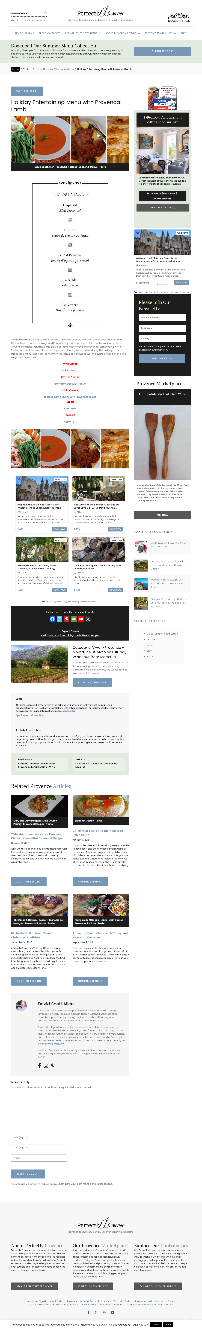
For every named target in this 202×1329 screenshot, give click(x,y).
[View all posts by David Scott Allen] (22, 1004)
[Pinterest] (66, 619)
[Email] (74, 619)
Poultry (17, 824)
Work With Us (28, 20)
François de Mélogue (87, 920)
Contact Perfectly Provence (140, 1304)
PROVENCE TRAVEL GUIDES (159, 33)
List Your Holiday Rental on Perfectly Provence (54, 1304)
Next (193, 169)
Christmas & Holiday (25, 920)
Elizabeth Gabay (84, 820)
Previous (131, 169)
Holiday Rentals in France (161, 1301)
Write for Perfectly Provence (95, 1301)
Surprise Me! (28, 91)
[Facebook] (52, 619)
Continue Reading (29, 881)
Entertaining (67, 635)
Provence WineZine (53, 1043)
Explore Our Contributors (158, 1286)
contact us (68, 711)
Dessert (43, 920)
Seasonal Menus (65, 69)
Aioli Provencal (70, 370)
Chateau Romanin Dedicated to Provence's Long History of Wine (36, 765)
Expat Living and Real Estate (162, 633)
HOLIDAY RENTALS (24, 33)
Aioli (43, 635)
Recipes (95, 635)
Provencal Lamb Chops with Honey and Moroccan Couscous (100, 935)
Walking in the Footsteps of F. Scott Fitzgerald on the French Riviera (167, 583)
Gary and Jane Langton (27, 820)
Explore (151, 639)
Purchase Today (163, 51)
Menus (85, 635)
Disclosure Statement (111, 1304)
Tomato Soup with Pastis (70, 383)
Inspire (150, 645)
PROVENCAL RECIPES (49, 33)
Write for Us (41, 20)
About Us (15, 20)
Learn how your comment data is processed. (85, 1184)
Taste (26, 69)
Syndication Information (30, 715)
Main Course (49, 820)
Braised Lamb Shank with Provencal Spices (70, 397)
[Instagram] (59, 619)
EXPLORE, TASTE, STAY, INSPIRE (81, 33)
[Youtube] (81, 619)
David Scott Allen (44, 166)
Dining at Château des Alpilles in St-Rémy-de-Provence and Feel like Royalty (169, 603)
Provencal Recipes (43, 69)
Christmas (53, 635)
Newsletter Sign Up (37, 1301)
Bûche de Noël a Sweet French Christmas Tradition (32, 935)
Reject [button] (168, 1324)
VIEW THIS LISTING (162, 221)
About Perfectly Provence (35, 1286)
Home (15, 69)
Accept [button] (156, 1324)
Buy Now (162, 515)
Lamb (78, 635)
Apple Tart (70, 421)
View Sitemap (165, 1304)
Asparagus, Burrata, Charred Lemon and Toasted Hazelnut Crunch (167, 565)
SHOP (184, 33)
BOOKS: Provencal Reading (121, 33)
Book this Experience (92, 682)
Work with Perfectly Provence (129, 1301)
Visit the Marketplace (93, 1286)
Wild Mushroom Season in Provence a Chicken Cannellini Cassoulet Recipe (37, 836)
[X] (88, 619)
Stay (149, 650)
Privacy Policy (161, 349)
